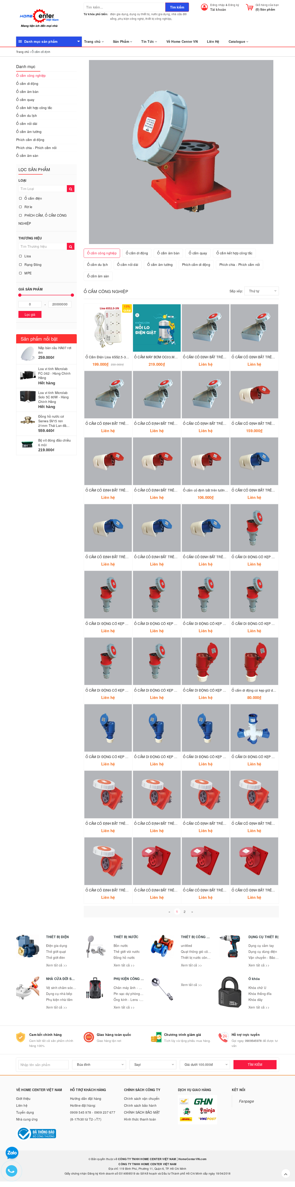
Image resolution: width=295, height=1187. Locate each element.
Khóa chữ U (257, 987)
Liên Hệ (213, 41)
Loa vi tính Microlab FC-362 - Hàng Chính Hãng (54, 373)
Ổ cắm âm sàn (27, 155)
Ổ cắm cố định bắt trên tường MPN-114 (212, 490)
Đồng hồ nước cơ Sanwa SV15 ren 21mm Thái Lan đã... (53, 421)
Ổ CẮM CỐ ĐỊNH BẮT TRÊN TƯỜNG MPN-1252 (219, 423)
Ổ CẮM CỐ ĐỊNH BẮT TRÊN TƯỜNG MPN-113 (218, 557)
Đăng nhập (217, 5)
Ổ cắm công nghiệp (31, 75)
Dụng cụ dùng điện (262, 951)
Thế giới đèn (55, 957)
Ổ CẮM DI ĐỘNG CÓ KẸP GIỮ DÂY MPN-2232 (120, 756)
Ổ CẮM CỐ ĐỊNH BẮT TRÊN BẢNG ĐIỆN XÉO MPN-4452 (128, 823)
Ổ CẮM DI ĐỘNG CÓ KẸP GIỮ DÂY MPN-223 (168, 756)
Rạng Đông (33, 264)
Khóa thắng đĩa (260, 993)
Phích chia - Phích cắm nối (36, 147)
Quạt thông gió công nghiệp (202, 951)
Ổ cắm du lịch (26, 115)
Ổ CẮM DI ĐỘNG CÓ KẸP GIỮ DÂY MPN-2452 (120, 623)
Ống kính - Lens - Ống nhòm (135, 999)
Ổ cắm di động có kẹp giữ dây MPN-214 (261, 690)
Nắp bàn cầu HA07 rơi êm (54, 350)
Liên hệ (21, 1105)
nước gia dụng (160, 14)
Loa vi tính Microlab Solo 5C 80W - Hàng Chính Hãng (53, 397)
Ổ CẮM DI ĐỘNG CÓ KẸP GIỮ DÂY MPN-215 (217, 623)
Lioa (27, 256)
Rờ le (28, 206)
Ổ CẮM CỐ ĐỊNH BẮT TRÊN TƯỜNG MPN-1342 (170, 423)
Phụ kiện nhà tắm (59, 999)
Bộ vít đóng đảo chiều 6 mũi (54, 442)
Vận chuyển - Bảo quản (266, 957)
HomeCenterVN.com (192, 1159)
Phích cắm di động (30, 139)
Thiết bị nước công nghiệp (200, 957)
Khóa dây (255, 999)
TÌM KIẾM (255, 1064)
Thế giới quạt (56, 951)
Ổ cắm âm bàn (27, 91)
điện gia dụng (119, 14)
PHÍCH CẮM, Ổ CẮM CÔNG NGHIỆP (42, 219)
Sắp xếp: (236, 291)
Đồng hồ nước (124, 957)
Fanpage (246, 1101)
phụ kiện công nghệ (131, 18)
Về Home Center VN (182, 41)
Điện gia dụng (56, 945)
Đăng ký (233, 5)
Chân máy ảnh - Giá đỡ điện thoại (139, 987)
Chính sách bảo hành (140, 1105)
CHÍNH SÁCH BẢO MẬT (142, 1112)
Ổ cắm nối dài (26, 123)
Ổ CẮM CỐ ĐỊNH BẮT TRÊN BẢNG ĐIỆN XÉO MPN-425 (176, 890)
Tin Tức (148, 41)
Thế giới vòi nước (127, 951)
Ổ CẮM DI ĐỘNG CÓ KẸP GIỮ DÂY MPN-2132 (218, 756)
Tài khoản (218, 9)
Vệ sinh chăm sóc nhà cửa (66, 987)
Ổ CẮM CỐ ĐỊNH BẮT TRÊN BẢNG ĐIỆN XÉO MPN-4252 (226, 823)
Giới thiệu (23, 1098)
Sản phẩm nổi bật (39, 338)
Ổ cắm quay (25, 99)
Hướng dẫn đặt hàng (85, 1098)
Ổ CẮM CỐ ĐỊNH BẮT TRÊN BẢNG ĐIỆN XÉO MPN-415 (225, 890)
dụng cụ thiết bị (140, 14)
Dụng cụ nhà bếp (59, 993)
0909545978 (253, 1040)
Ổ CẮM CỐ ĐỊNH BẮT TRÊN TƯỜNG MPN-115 (121, 490)
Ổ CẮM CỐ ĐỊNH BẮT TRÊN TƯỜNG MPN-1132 (170, 557)
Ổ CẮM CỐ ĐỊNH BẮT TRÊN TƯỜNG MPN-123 (121, 557)
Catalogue (237, 41)
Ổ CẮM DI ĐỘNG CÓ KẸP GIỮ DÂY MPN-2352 (169, 623)
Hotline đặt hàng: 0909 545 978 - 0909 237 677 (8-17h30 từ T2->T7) (92, 1112)
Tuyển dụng (25, 1112)
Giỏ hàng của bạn (267, 5)
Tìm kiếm (177, 7)
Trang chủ (93, 41)
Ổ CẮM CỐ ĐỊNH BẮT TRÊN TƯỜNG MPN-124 (169, 490)
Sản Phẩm (121, 41)
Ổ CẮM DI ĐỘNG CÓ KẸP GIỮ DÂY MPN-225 (168, 690)
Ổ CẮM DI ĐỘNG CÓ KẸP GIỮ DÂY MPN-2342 (120, 690)
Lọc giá (30, 314)
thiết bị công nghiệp (158, 18)
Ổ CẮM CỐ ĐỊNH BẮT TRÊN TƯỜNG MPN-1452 (219, 357)
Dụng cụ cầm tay (261, 945)
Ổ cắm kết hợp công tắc (34, 107)
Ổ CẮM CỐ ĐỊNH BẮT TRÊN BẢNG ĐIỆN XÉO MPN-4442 (177, 823)
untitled (186, 945)
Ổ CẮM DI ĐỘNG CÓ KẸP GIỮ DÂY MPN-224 (217, 690)
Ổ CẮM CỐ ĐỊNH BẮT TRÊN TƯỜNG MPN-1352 (122, 423)
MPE (28, 273)
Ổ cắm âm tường (29, 131)
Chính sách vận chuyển (141, 1098)
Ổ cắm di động (27, 83)
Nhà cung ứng (27, 1119)
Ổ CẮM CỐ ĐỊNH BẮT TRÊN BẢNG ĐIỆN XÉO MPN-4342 (128, 890)
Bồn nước (121, 945)
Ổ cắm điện (33, 198)
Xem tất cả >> (56, 965)
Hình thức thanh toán (140, 1119)
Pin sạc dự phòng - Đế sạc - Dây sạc (141, 993)
